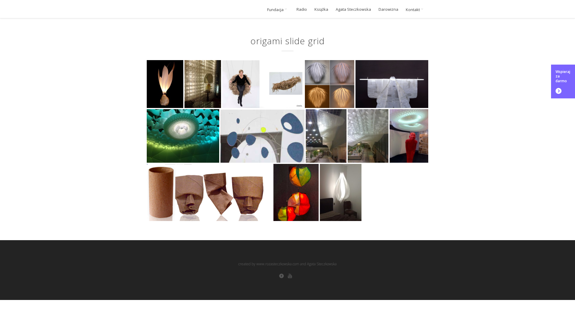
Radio (301, 9)
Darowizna (388, 9)
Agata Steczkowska (353, 9)
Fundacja (276, 9)
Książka (321, 9)
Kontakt (413, 9)
